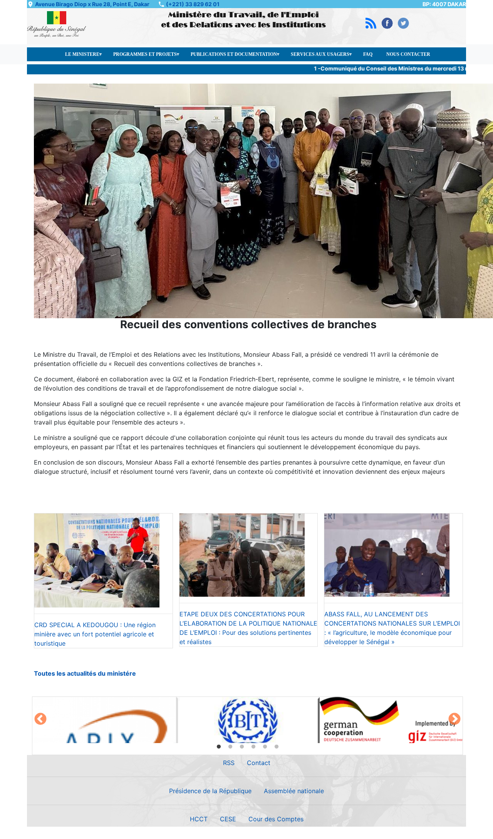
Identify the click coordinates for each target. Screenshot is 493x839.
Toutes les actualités (65, 673)
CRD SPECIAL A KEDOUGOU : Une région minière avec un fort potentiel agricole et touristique (95, 634)
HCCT (199, 819)
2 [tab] (230, 747)
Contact (258, 763)
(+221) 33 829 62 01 (193, 4)
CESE (228, 819)
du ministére (116, 673)
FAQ (367, 54)
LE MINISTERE (78, 56)
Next (454, 719)
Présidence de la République (210, 791)
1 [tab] (219, 747)
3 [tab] (242, 747)
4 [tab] (253, 747)
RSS (229, 763)
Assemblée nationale (294, 791)
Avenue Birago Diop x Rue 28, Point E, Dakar (92, 4)
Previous (40, 719)
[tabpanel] (104, 720)
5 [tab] (265, 747)
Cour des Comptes (276, 819)
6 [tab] (276, 747)
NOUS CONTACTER (408, 54)
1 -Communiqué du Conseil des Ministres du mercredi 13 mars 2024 (389, 68)
